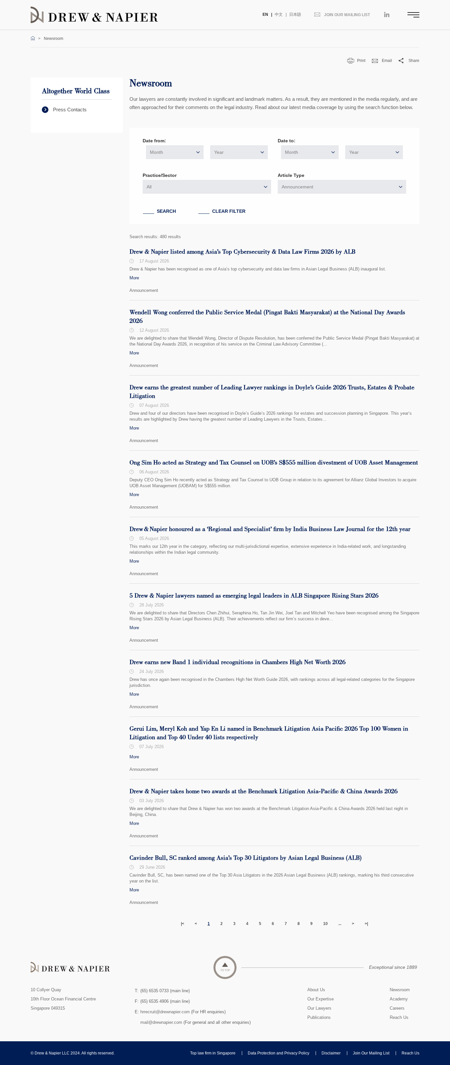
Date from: (154, 140)
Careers (397, 1008)
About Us (316, 989)
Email (387, 60)
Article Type (291, 175)
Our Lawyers (319, 1008)
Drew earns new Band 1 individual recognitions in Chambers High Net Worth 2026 (237, 662)
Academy (399, 998)
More (134, 277)
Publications (319, 1017)
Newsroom (400, 989)
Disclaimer (331, 1053)
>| (366, 924)
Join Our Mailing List (371, 1053)
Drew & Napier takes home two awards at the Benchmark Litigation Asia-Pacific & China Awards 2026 (263, 791)
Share (413, 60)
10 (325, 924)
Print (361, 60)
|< (182, 924)
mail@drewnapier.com (161, 1022)
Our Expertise (320, 998)
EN (265, 14)
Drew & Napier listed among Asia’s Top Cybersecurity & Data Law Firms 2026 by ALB (242, 252)
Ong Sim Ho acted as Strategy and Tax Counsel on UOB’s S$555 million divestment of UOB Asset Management (273, 463)
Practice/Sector (160, 175)
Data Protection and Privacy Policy (278, 1053)
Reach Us (399, 1017)
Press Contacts (70, 109)
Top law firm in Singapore (213, 1053)
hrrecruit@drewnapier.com (165, 1011)
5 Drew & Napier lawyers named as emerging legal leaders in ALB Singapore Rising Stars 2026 (254, 596)
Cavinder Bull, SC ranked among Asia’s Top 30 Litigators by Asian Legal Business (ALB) (245, 858)
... (339, 924)
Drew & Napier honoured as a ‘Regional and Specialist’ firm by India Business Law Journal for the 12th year (269, 529)
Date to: (286, 140)
